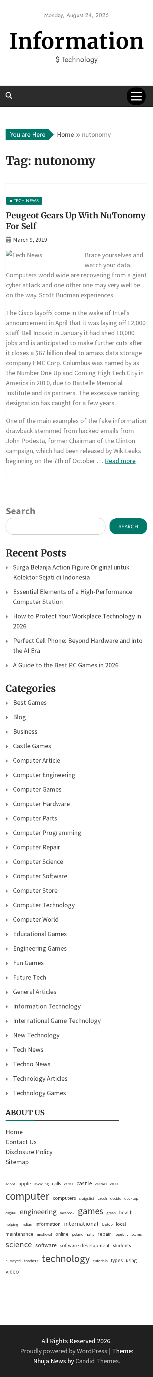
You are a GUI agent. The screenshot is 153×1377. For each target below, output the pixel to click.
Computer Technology (44, 905)
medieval (44, 1234)
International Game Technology (57, 1020)
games (90, 1211)
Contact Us (21, 1141)
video (12, 1271)
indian (27, 1224)
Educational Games (40, 933)
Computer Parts (35, 818)
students (122, 1245)
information (48, 1224)
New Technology (36, 1035)
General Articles (34, 991)
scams (136, 1234)
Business (25, 731)
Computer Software (40, 876)
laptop (107, 1224)
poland (78, 1234)
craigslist (86, 1198)
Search (20, 511)
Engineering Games (40, 948)
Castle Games (32, 746)
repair (104, 1234)
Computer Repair (36, 847)
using (131, 1260)
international (81, 1223)
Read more (120, 460)
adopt (10, 1184)
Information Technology (47, 1006)
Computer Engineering (44, 774)
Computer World (36, 919)
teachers (31, 1260)
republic (121, 1234)
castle (84, 1183)
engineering (38, 1211)
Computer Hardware (41, 803)
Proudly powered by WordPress (64, 1351)
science (19, 1244)
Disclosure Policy (29, 1152)
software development (85, 1245)
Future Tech (29, 977)
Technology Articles (40, 1078)
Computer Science (38, 861)
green (111, 1213)
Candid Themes (97, 1361)
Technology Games (39, 1093)
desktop (131, 1198)
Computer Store (35, 890)
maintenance (19, 1234)
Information (76, 41)
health (126, 1212)
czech (102, 1198)
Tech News (28, 1049)
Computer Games (37, 789)
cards (68, 1184)
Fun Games (28, 962)
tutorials (100, 1260)
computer (27, 1196)
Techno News (32, 1064)
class (114, 1184)
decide (115, 1198)
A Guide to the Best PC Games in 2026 (65, 665)
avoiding (42, 1184)
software (46, 1245)
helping (12, 1224)
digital (11, 1213)
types (117, 1260)
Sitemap (17, 1162)
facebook (67, 1213)
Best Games (30, 702)
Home (14, 1131)
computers (64, 1198)
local (121, 1224)
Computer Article (36, 760)
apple (25, 1183)
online (62, 1234)
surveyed (13, 1260)
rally (90, 1234)
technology (66, 1258)
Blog (19, 717)
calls (56, 1183)
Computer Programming (47, 832)
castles (101, 1184)
